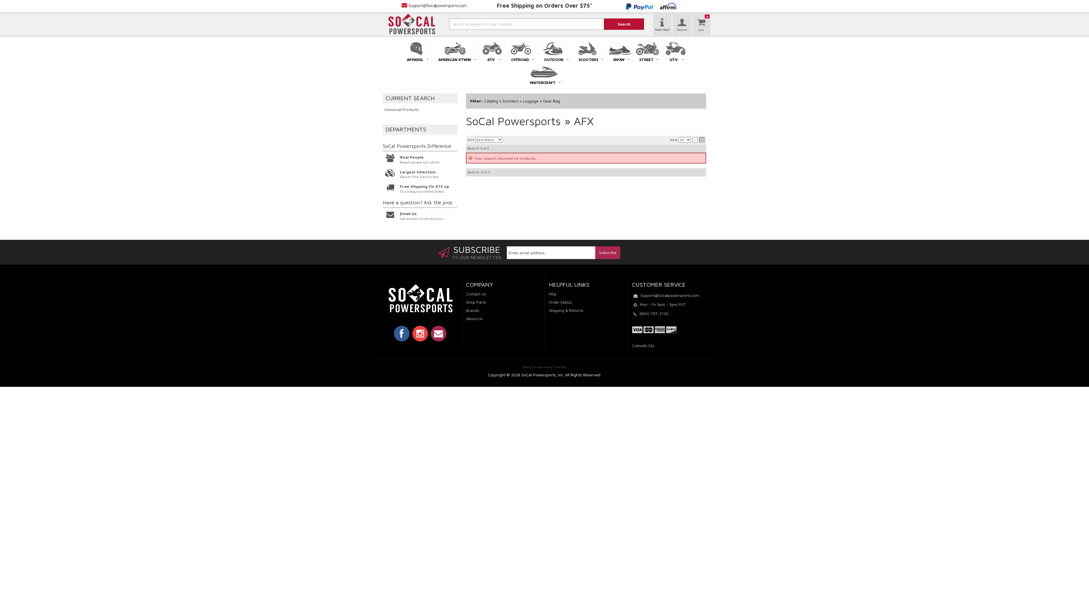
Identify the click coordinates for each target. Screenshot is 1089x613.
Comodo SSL (643, 345)
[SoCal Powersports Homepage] (412, 24)
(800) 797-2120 (654, 313)
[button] (511, 24)
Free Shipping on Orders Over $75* (544, 5)
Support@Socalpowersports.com (437, 5)
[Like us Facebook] (402, 333)
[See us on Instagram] (420, 333)
